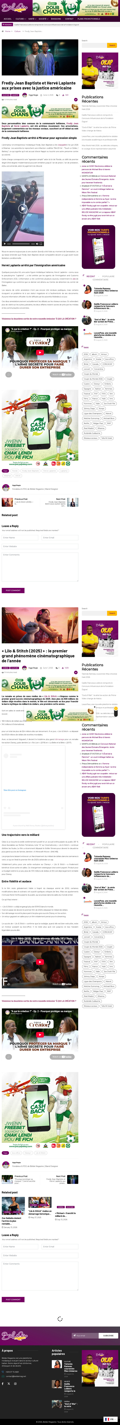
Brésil (86, 364)
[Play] (5, 244)
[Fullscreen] (41, 244)
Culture (18, 31)
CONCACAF (107, 364)
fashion (98, 389)
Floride (15, 471)
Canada (95, 364)
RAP (109, 423)
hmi (111, 399)
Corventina (98, 369)
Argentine (88, 359)
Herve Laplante (49, 471)
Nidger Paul (98, 423)
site (74, 279)
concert (87, 369)
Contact (69, 19)
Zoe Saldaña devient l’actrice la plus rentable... (39, 1221)
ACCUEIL (7, 19)
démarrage (59, 739)
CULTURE (20, 19)
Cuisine (87, 384)
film (111, 394)
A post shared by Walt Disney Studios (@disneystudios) (33, 826)
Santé (31, 19)
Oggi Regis (33, 95)
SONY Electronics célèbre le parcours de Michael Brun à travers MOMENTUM (97, 169)
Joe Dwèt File (109, 404)
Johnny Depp (89, 409)
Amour (104, 354)
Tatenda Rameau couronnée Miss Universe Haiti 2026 (106, 290)
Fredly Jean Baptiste (30, 471)
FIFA (104, 394)
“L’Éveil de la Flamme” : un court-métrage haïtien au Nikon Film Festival (98, 189)
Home (7, 31)
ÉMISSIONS (56, 19)
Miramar (7, 476)
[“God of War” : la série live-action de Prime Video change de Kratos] (57, 1404)
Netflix (86, 423)
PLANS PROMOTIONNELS (89, 19)
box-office (109, 359)
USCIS (17, 476)
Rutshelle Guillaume (92, 433)
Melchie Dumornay (91, 418)
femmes (108, 389)
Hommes (88, 404)
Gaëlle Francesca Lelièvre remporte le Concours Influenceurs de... (106, 306)
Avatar (98, 359)
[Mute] (37, 244)
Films (86, 399)
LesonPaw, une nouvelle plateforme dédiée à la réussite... (105, 335)
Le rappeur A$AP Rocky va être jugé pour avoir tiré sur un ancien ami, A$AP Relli (99, 215)
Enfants (108, 384)
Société (42, 19)
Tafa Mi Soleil (106, 438)
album (94, 354)
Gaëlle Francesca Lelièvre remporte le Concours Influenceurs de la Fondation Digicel (46, 25)
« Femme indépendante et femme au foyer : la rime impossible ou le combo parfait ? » (99, 199)
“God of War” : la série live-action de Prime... (104, 320)
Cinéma (96, 317)
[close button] (94, 707)
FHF (96, 394)
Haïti (104, 399)
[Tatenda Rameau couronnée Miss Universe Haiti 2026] (57, 1364)
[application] (23, 208)
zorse (84, 166)
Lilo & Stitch (41, 1153)
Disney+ (97, 384)
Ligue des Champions (93, 413)
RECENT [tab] (91, 276)
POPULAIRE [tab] (108, 276)
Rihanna (101, 428)
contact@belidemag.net (16, 1376)
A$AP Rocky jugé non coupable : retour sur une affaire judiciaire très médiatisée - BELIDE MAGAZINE (99, 209)
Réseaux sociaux (90, 438)
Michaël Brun (109, 418)
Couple (109, 379)
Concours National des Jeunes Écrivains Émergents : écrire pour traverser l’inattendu (99, 179)
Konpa (101, 409)
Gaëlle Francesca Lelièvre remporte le (69, 1387)
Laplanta (63, 471)
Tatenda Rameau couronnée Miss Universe (70, 1367)
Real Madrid (89, 428)
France (95, 399)
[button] (23, 209)
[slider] (21, 243)
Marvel (108, 413)
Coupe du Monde (91, 374)
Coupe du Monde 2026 (93, 379)
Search (84, 41)
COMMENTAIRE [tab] (100, 280)
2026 (86, 354)
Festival (87, 394)
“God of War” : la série (71, 1405)
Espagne (87, 389)
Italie (98, 404)
